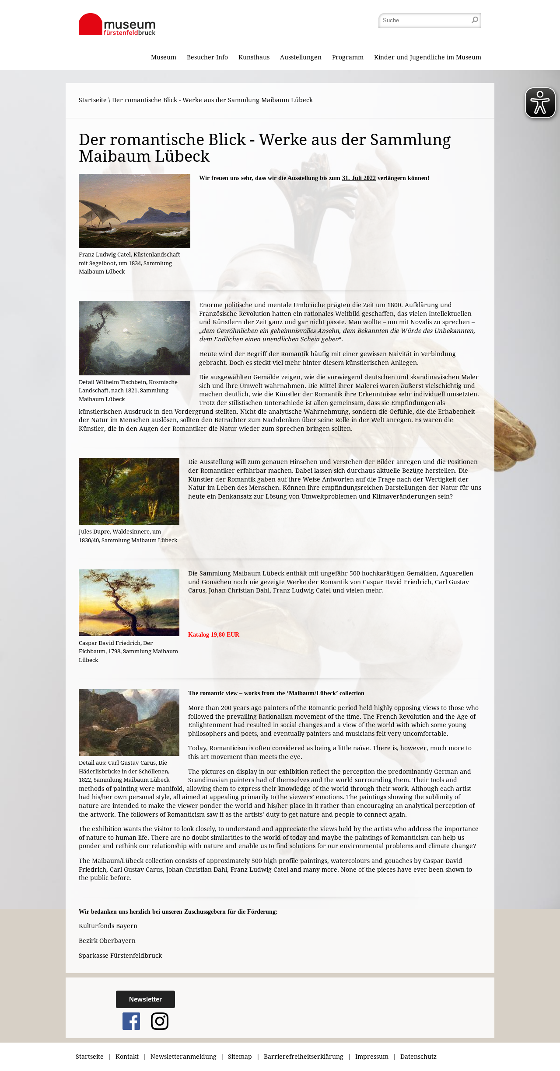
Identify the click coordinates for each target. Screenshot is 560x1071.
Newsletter (145, 999)
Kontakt (127, 1056)
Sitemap (240, 1056)
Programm (348, 57)
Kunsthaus (254, 57)
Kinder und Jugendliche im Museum (427, 57)
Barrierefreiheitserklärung (303, 1056)
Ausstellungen (301, 57)
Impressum (371, 1056)
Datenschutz (418, 1056)
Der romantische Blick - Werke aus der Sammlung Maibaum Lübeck (212, 100)
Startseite (93, 100)
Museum (163, 57)
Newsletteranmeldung (183, 1056)
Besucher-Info (207, 57)
